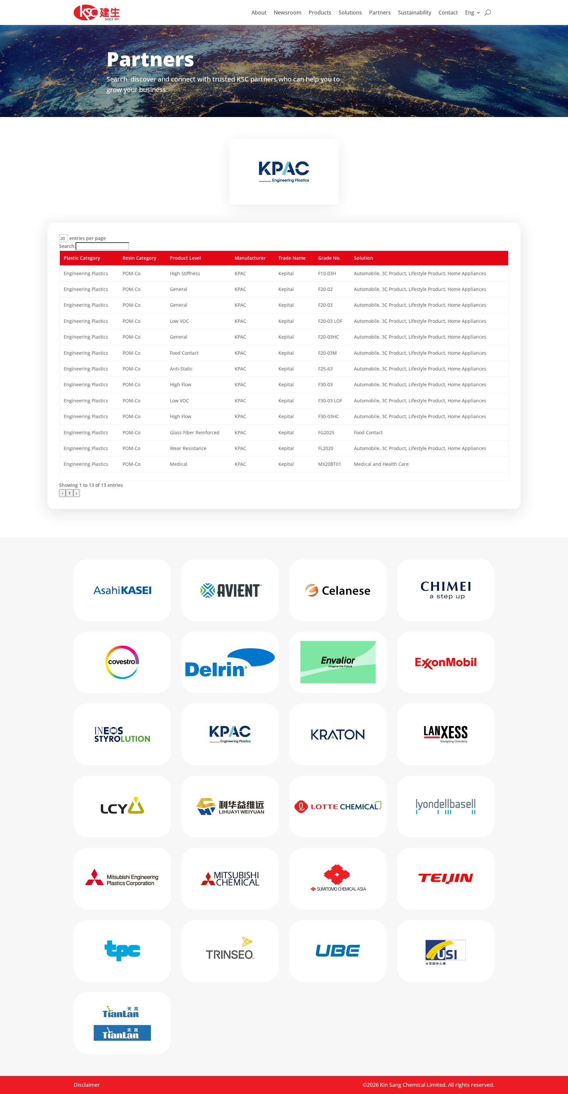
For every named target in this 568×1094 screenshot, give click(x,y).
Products (320, 12)
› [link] (76, 493)
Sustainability (414, 12)
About (259, 12)
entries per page (87, 238)
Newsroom (287, 12)
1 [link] (69, 493)
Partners (380, 12)
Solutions (350, 12)
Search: (67, 246)
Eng (469, 12)
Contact (448, 12)
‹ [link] (62, 493)
